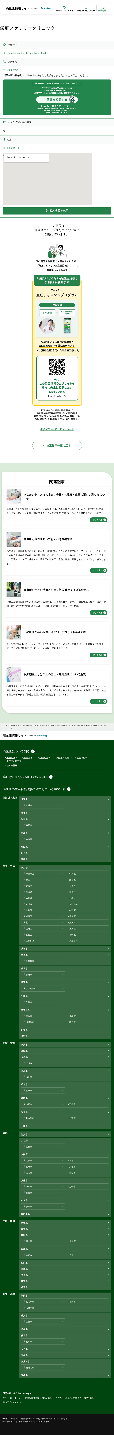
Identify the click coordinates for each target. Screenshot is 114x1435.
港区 (28, 880)
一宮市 (72, 1118)
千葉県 (24, 996)
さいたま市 (31, 988)
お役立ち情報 (11, 765)
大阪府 (24, 1154)
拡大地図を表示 (58, 210)
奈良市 (29, 1206)
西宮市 (29, 1193)
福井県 (24, 1071)
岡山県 (24, 1235)
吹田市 (29, 1167)
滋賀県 (24, 1134)
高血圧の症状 (44, 758)
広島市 (29, 1255)
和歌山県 (25, 1214)
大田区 (29, 904)
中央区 (72, 874)
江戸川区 (30, 941)
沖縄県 (24, 1375)
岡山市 (29, 1241)
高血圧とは (27, 758)
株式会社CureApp (22, 1393)
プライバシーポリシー (12, 1398)
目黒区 (72, 898)
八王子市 (73, 941)
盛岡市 (29, 825)
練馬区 (72, 929)
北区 (28, 922)
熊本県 (24, 1335)
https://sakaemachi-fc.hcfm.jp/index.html (24, 53)
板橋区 (29, 929)
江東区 (72, 892)
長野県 (24, 1036)
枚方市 (29, 1173)
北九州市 (30, 1302)
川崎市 (72, 1016)
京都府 (24, 1141)
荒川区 (72, 922)
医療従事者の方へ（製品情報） (39, 1398)
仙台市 (29, 839)
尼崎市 (72, 1187)
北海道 (24, 799)
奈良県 (24, 1200)
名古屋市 (30, 1118)
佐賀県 (24, 1315)
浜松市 (72, 1104)
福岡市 (72, 1302)
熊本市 (29, 1341)
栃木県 (24, 955)
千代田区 (30, 874)
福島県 (24, 859)
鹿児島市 (30, 1368)
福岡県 (24, 1295)
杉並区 (29, 916)
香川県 (24, 1275)
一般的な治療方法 (13, 761)
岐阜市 (29, 1090)
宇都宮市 (30, 961)
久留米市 (30, 1308)
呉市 (71, 1255)
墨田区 (29, 892)
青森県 (24, 813)
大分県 (24, 1349)
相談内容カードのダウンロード (57, 429)
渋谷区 (29, 910)
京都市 (29, 1147)
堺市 (71, 1160)
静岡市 (29, 1104)
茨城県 (24, 948)
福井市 (29, 1077)
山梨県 (24, 1030)
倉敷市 (72, 1241)
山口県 (24, 1263)
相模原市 (30, 1022)
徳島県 (24, 1269)
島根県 (24, 1229)
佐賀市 (29, 1322)
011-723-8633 (10, 70)
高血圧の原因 (62, 758)
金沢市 (29, 1063)
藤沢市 (72, 1022)
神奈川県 (25, 1010)
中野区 (72, 910)
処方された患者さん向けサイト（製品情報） (75, 1398)
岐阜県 (24, 1084)
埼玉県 (24, 982)
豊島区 (72, 916)
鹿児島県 (25, 1361)
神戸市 (29, 1187)
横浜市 (29, 1016)
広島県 (24, 1249)
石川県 (24, 1057)
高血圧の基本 (11, 758)
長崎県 (24, 1329)
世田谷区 (73, 904)
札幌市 (29, 805)
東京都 (24, 868)
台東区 (72, 886)
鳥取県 (24, 1223)
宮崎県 (24, 1355)
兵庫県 (24, 1180)
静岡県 (24, 1098)
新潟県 (24, 1045)
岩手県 (24, 819)
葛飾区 (72, 935)
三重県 (24, 1126)
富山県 (24, 1051)
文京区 (29, 886)
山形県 (24, 853)
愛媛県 (24, 1281)
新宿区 (72, 880)
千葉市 (29, 1002)
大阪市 (29, 1160)
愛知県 (24, 1112)
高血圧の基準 (81, 758)
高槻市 (72, 1167)
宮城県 (24, 833)
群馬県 (24, 968)
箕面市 (72, 1173)
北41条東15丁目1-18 (14, 148)
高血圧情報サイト (18, 8)
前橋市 (29, 975)
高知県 (24, 1287)
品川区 (29, 898)
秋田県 (24, 847)
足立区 (29, 935)
